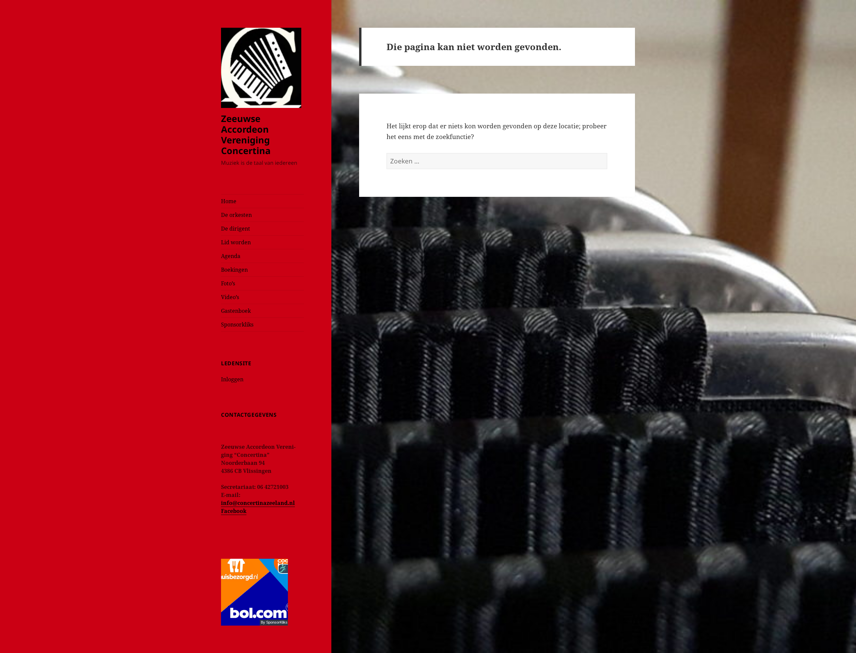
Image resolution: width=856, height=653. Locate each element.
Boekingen (234, 269)
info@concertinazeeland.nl (258, 503)
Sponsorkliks (237, 324)
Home (228, 201)
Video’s (230, 297)
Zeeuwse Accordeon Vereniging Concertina (246, 134)
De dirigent (235, 228)
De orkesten (236, 215)
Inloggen (232, 379)
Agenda (230, 256)
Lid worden (236, 242)
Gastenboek (236, 310)
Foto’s (228, 283)
